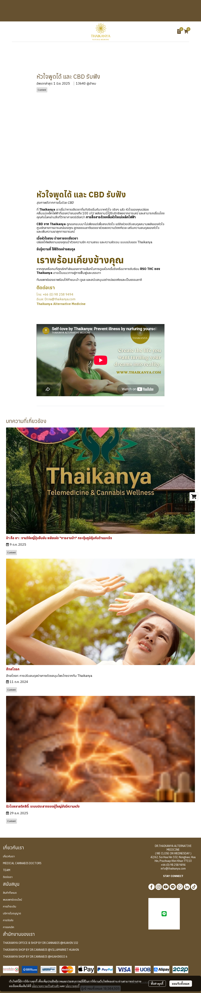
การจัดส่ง (8, 920)
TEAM (6, 870)
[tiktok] (194, 887)
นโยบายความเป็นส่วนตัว (45, 986)
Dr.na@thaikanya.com (60, 299)
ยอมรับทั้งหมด (180, 983)
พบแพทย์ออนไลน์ (12, 899)
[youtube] (166, 887)
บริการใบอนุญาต (12, 913)
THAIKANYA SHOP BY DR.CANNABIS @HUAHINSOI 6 (35, 956)
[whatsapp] (180, 887)
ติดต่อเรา (8, 877)
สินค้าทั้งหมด (10, 892)
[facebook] (151, 887)
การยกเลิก (8, 927)
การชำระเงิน (9, 906)
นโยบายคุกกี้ (72, 986)
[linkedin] (187, 887)
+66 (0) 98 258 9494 (58, 294)
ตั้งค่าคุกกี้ (157, 983)
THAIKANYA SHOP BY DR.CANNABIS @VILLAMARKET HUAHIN (41, 950)
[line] (173, 887)
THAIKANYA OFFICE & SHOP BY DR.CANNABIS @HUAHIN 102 (40, 943)
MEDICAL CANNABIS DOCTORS (22, 863)
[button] (153, 31)
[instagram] (158, 887)
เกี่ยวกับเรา (9, 856)
